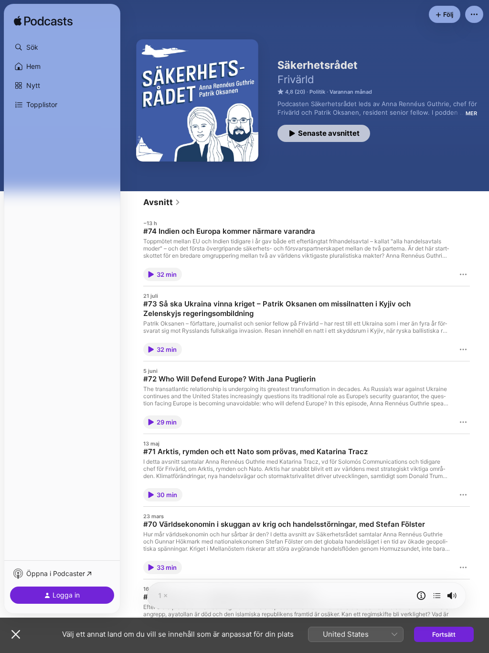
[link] (162, 202)
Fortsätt (444, 634)
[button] (62, 47)
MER (471, 113)
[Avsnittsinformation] (421, 595)
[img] (43, 21)
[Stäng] (15, 634)
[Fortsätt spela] (437, 595)
